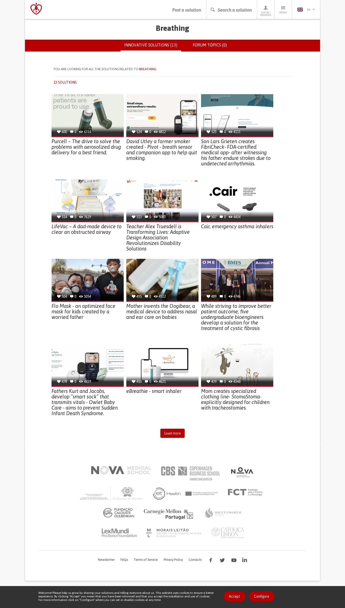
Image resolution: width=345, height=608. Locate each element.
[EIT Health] (185, 493)
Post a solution (186, 10)
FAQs (124, 560)
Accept (234, 596)
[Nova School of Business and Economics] (241, 472)
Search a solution (235, 10)
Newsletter (106, 560)
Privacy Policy (173, 560)
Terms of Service (146, 560)
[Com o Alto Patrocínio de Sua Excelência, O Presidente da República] (112, 493)
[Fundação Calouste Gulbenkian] (119, 512)
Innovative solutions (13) (152, 47)
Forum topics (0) (210, 45)
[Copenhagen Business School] (190, 473)
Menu (283, 12)
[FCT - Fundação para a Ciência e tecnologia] (246, 492)
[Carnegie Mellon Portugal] (169, 513)
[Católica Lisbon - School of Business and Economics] (227, 532)
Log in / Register (265, 13)
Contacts (195, 560)
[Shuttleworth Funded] (223, 512)
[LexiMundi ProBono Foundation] (119, 532)
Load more (172, 433)
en (308, 9)
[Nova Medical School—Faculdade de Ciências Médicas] (121, 470)
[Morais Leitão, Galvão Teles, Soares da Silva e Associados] (174, 532)
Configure (261, 596)
